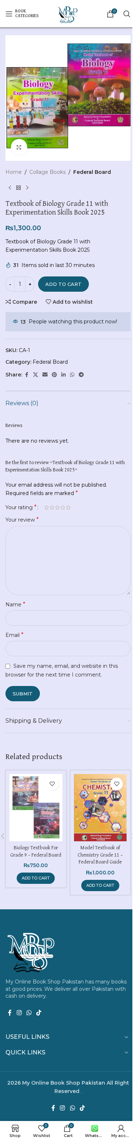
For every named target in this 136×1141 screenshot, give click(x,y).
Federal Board (92, 172)
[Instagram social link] (19, 1012)
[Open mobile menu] (22, 14)
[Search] (127, 14)
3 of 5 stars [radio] (57, 507)
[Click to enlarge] (19, 147)
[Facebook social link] (26, 375)
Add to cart (63, 284)
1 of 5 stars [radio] (46, 507)
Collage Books (47, 172)
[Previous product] (9, 187)
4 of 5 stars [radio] (63, 507)
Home (13, 172)
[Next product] (27, 187)
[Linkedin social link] (63, 375)
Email (14, 634)
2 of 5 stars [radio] (52, 507)
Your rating (21, 507)
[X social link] (35, 375)
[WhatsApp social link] (72, 375)
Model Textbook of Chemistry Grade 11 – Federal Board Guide (100, 855)
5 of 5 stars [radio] (68, 507)
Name (15, 604)
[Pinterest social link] (54, 375)
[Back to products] (18, 187)
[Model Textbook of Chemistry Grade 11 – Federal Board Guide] (100, 807)
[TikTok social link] (39, 1012)
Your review (22, 519)
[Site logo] (68, 13)
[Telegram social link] (81, 375)
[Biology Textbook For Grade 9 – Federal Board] (35, 807)
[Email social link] (45, 375)
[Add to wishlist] (52, 784)
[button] (36, 878)
